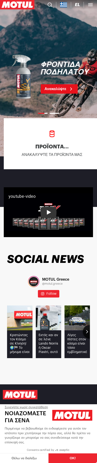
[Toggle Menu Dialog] (90, 4)
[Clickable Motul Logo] (17, 4)
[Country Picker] (63, 4)
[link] (48, 77)
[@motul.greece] (33, 281)
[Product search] (50, 4)
